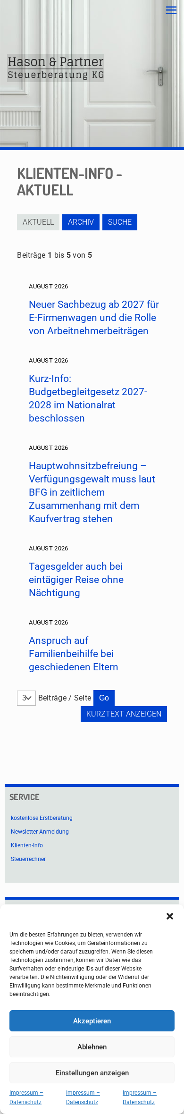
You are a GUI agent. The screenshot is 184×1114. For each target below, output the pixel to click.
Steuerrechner (28, 859)
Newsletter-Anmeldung (40, 831)
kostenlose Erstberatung (42, 818)
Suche (120, 222)
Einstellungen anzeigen (92, 1073)
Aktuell (38, 222)
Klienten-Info (27, 845)
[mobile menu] (171, 10)
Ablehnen (92, 1047)
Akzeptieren (92, 1021)
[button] (170, 916)
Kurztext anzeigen (123, 713)
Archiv (81, 222)
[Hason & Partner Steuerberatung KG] (55, 68)
